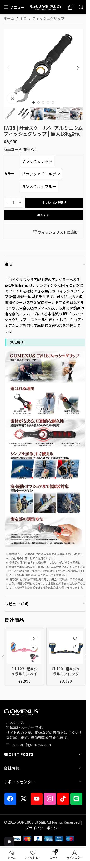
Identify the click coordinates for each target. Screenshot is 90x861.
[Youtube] (37, 799)
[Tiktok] (63, 799)
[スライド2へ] (38, 102)
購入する (43, 215)
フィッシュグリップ (48, 18)
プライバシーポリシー (43, 827)
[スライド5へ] (53, 102)
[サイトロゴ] (46, 6)
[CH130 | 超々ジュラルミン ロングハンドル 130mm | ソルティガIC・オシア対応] (66, 647)
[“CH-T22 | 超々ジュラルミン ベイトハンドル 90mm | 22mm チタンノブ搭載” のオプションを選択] (33, 646)
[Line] (76, 799)
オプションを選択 (54, 202)
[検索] (81, 7)
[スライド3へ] (43, 102)
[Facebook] (10, 799)
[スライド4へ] (48, 102)
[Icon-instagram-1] (50, 799)
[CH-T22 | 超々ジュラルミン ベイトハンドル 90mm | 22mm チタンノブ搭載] (24, 647)
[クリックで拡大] (12, 98)
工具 (23, 18)
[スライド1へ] (33, 102)
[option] (37, 161)
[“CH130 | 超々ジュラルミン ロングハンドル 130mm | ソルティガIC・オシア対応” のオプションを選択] (75, 646)
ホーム (9, 18)
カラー (9, 173)
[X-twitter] (24, 799)
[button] (8, 68)
